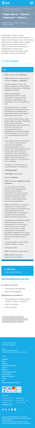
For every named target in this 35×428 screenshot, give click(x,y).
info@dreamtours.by (7, 404)
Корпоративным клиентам (9, 372)
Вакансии (4, 369)
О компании (5, 359)
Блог (3, 380)
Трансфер (4, 367)
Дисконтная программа (8, 376)
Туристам (4, 363)
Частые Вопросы (6, 374)
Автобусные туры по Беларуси (11, 8)
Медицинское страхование (9, 365)
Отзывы (4, 378)
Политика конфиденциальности (10, 382)
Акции (3, 361)
